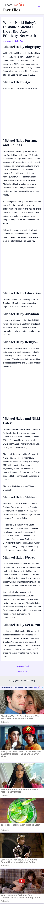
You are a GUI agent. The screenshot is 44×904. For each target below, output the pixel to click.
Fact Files (11, 10)
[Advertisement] (22, 115)
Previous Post (22, 666)
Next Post (22, 672)
